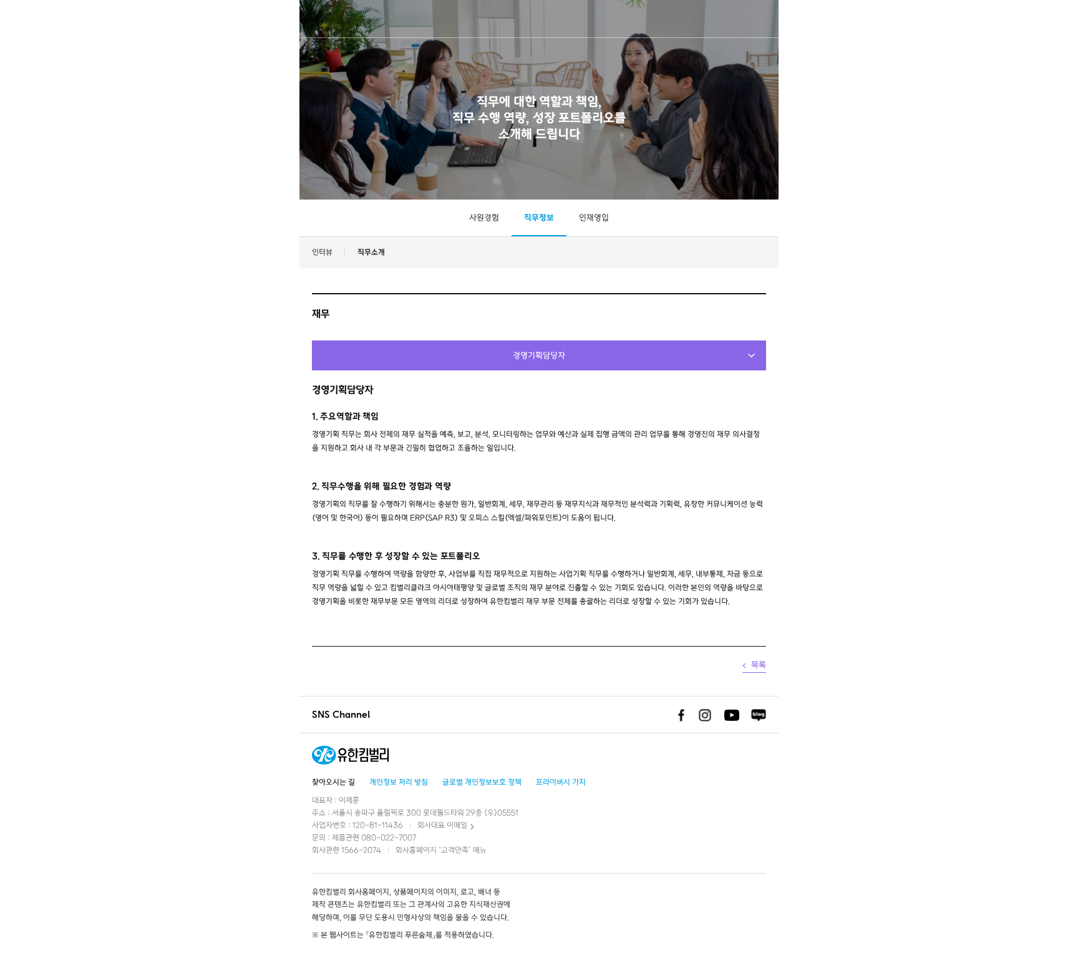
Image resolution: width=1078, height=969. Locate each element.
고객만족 (455, 850)
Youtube (731, 715)
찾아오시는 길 (333, 782)
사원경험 (484, 218)
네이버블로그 (758, 715)
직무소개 (371, 252)
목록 (758, 665)
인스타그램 (704, 715)
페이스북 (678, 715)
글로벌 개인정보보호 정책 (482, 782)
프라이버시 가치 (561, 782)
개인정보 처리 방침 (398, 782)
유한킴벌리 (48, 18)
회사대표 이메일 (442, 825)
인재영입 (594, 218)
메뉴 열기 (1059, 19)
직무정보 (539, 218)
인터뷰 (322, 252)
